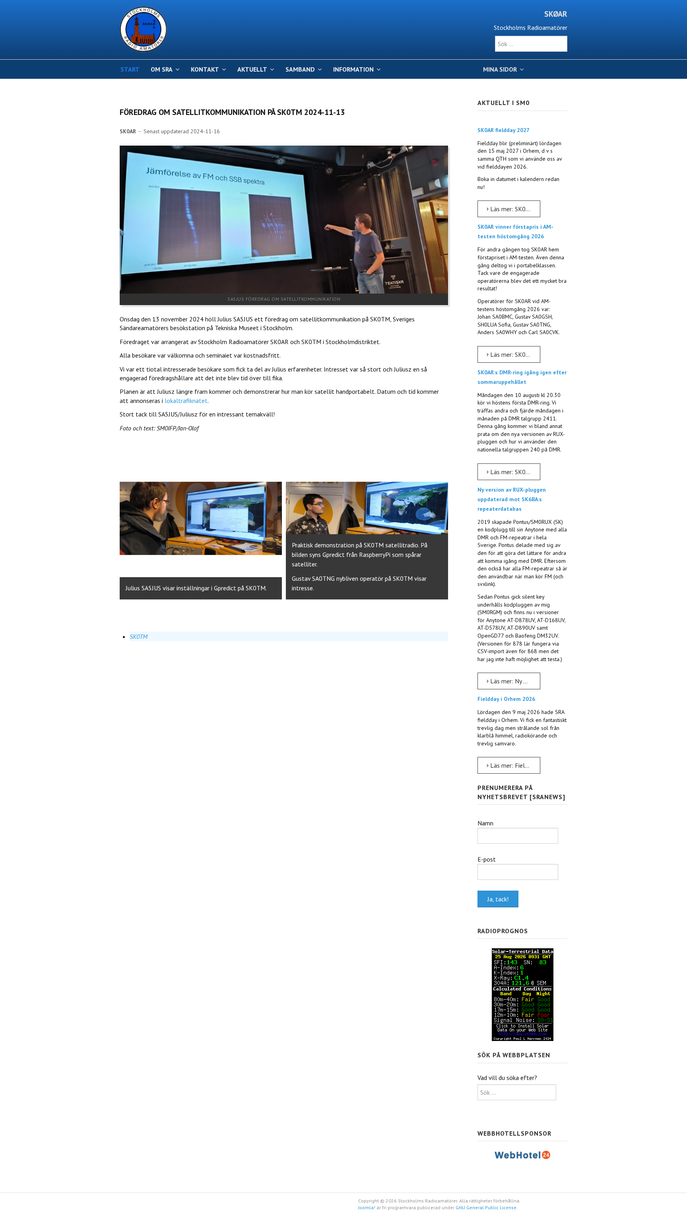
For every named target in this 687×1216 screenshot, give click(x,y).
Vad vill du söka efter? (507, 1078)
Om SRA (162, 69)
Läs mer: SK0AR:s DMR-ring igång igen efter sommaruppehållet (514, 472)
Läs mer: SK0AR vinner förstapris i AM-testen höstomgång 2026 (514, 354)
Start (130, 69)
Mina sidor (500, 69)
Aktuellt (252, 69)
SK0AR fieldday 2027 (503, 130)
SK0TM (138, 636)
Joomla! (366, 1207)
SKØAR (555, 14)
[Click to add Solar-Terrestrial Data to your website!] (522, 994)
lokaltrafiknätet (186, 401)
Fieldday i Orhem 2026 (506, 698)
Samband (300, 69)
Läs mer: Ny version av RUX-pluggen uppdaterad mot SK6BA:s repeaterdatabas (514, 681)
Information (353, 69)
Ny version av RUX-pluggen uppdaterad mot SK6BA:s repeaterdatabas (511, 499)
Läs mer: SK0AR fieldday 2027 (514, 209)
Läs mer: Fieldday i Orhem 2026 (514, 765)
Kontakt (205, 69)
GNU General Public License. (487, 1207)
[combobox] (531, 44)
